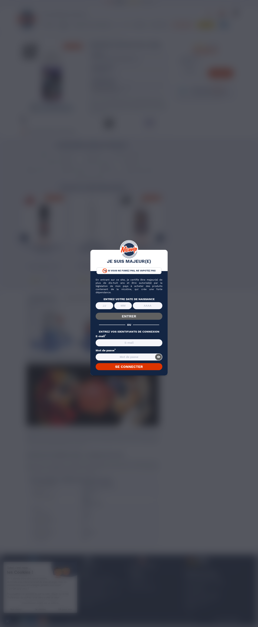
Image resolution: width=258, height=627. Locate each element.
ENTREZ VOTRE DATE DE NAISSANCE (129, 299)
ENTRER (129, 316)
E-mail (101, 336)
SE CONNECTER (129, 367)
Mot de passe (106, 350)
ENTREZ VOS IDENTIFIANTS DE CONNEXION (129, 331)
